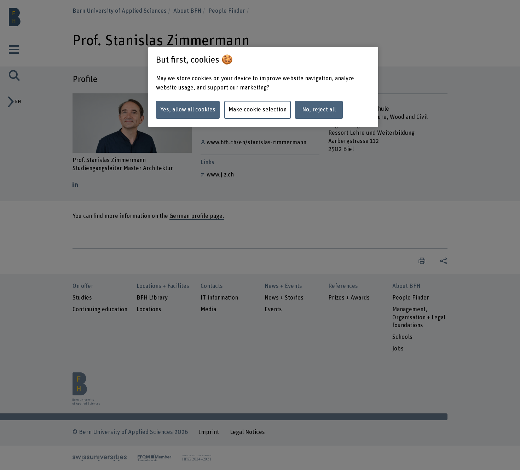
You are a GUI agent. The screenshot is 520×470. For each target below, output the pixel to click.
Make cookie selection (258, 109)
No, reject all (319, 109)
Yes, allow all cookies (187, 109)
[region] (263, 87)
